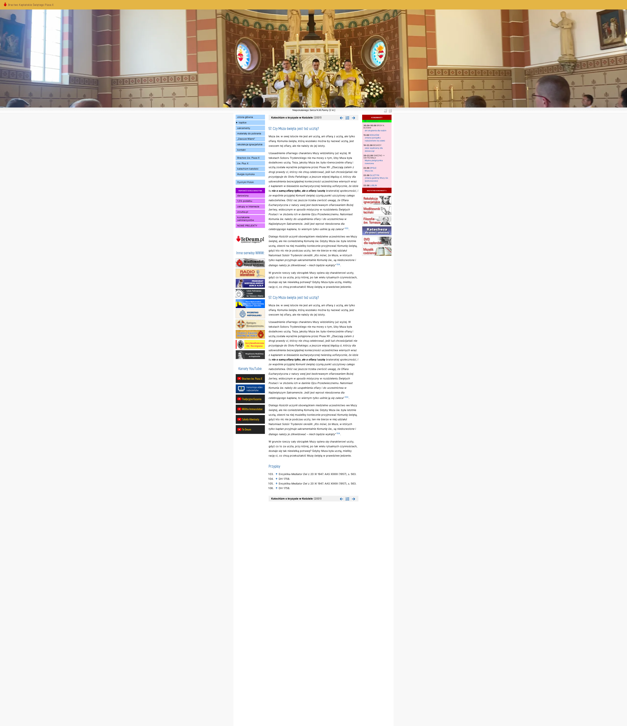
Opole (373, 168)
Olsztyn (374, 175)
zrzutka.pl (242, 211)
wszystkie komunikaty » (377, 190)
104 (338, 264)
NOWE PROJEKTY (247, 225)
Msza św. (369, 170)
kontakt (241, 149)
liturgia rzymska (246, 174)
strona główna (245, 117)
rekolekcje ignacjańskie (249, 144)
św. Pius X (242, 163)
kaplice (242, 122)
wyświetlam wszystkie (378, 121)
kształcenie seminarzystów (245, 218)
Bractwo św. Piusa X (248, 157)
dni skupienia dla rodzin (375, 130)
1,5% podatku (244, 201)
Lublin (373, 185)
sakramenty (243, 128)
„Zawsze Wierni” (246, 138)
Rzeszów (374, 135)
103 (346, 228)
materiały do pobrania (249, 133)
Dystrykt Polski (245, 182)
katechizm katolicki (247, 168)
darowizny (243, 195)
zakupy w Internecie (248, 206)
